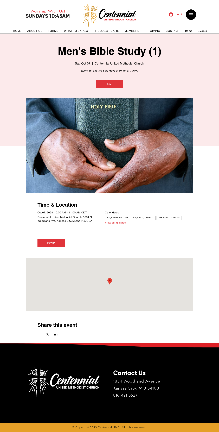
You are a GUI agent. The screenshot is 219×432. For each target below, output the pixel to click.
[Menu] (191, 14)
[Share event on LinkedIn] (55, 334)
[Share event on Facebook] (39, 334)
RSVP (109, 84)
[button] (34, 31)
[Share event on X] (47, 334)
